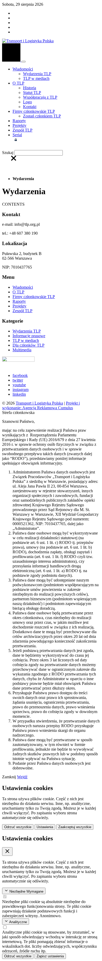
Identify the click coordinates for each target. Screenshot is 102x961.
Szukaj (7, 152)
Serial (17, 135)
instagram (21, 389)
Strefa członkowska (35, 139)
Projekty (19, 125)
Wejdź (22, 777)
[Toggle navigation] (23, 61)
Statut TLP (32, 92)
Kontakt (29, 106)
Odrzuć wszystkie (17, 827)
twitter (18, 380)
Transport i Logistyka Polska (39, 403)
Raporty (19, 120)
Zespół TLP (22, 130)
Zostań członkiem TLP (42, 116)
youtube (19, 385)
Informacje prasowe (29, 336)
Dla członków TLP (28, 345)
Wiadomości (23, 69)
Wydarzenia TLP (37, 74)
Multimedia (22, 350)
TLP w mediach (36, 78)
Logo (27, 102)
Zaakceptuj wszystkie (74, 827)
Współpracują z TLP (40, 97)
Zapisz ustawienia (50, 956)
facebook (20, 375)
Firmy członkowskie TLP (34, 111)
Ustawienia (45, 827)
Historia (29, 88)
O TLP (18, 83)
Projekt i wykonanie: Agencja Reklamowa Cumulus (41, 405)
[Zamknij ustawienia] (7, 851)
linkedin (19, 394)
